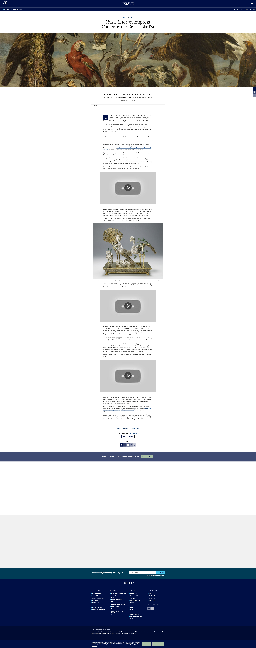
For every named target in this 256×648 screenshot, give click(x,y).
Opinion (132, 602)
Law (112, 609)
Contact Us (152, 596)
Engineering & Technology (118, 604)
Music (124, 436)
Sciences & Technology (98, 609)
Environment (95, 602)
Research (132, 612)
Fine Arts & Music (133, 433)
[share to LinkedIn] (128, 445)
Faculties (113, 590)
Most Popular (7, 9)
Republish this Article (123, 428)
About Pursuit (152, 590)
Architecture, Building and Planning (118, 594)
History (131, 436)
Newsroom (152, 600)
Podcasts (132, 605)
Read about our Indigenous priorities (101, 636)
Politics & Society (97, 607)
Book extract (133, 593)
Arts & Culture (96, 596)
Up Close (132, 619)
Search (253, 9)
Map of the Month (135, 600)
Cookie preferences (158, 644)
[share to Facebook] (121, 445)
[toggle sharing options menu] (254, 89)
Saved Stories (244, 9)
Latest (236, 9)
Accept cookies (146, 644)
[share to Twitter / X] (124, 445)
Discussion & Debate (17, 9)
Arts (112, 597)
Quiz (131, 609)
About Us (151, 593)
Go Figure (132, 598)
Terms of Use (152, 598)
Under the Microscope (136, 616)
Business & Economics (98, 598)
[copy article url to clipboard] (134, 445)
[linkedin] (152, 608)
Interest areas (96, 590)
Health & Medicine (97, 605)
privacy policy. (162, 575)
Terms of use (135, 428)
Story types (132, 590)
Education (95, 600)
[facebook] (149, 608)
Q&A (131, 607)
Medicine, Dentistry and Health (117, 611)
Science (113, 615)
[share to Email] (131, 445)
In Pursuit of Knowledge (136, 596)
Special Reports (134, 614)
